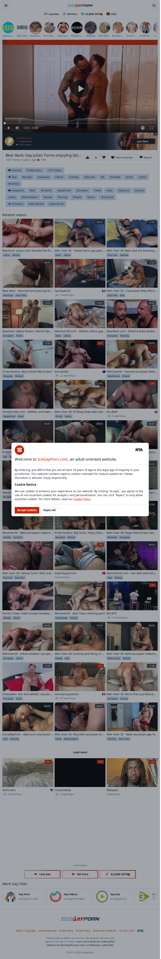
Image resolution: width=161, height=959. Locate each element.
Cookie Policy (82, 499)
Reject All (49, 510)
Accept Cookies (27, 510)
